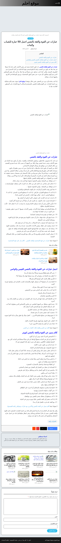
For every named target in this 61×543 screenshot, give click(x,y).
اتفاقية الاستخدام (5, 540)
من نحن (20, 540)
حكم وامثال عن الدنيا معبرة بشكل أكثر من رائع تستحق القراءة (37, 479)
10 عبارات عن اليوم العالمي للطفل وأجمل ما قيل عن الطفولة (9, 465)
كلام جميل (42, 35)
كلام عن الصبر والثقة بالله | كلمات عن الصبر (36, 328)
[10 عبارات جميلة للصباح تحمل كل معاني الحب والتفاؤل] (23, 458)
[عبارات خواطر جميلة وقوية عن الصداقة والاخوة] (9, 474)
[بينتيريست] (37, 428)
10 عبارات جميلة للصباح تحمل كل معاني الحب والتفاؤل (23, 465)
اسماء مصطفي (34, 48)
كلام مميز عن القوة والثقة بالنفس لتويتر (45, 62)
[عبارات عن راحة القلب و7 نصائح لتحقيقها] (51, 474)
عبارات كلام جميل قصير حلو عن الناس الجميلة (38, 464)
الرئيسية (47, 35)
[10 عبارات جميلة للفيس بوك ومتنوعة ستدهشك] (23, 474)
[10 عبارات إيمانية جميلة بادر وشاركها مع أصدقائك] (51, 458)
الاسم (56, 516)
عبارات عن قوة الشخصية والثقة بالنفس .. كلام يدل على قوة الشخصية (28, 240)
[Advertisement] (47, 19)
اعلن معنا (24, 540)
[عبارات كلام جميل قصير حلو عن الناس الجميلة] (37, 458)
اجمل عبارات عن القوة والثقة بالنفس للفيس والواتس (41, 60)
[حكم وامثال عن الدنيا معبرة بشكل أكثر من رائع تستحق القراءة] (37, 473)
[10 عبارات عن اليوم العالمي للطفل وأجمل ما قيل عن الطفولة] (9, 458)
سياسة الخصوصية (13, 540)
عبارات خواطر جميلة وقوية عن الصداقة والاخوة (10, 480)
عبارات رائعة (52, 421)
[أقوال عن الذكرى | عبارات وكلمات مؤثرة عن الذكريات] (53, 260)
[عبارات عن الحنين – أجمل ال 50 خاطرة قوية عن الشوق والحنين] (25, 252)
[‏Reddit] (34, 428)
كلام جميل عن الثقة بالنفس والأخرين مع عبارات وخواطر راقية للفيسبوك (28, 406)
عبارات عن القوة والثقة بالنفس (47, 57)
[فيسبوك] (44, 443)
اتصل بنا (29, 540)
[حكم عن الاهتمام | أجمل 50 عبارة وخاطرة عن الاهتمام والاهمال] (53, 252)
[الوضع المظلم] (50, 4)
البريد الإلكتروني (53, 523)
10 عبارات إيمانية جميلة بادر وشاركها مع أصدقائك (51, 464)
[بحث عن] (53, 4)
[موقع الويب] (46, 443)
